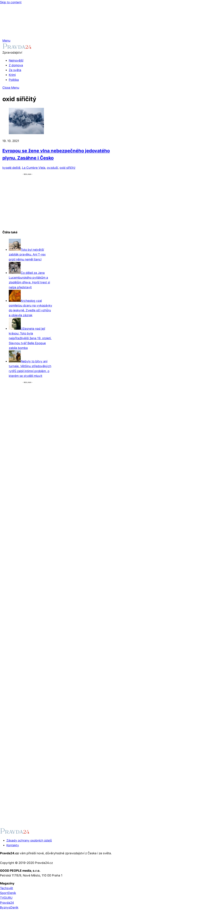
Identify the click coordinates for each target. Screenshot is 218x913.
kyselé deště (11, 168)
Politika (14, 80)
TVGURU (6, 898)
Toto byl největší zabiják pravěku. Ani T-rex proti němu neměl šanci (27, 254)
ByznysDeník (9, 907)
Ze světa (15, 70)
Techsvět (6, 888)
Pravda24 (7, 903)
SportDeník (8, 893)
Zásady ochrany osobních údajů (29, 840)
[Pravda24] (17, 48)
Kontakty (12, 845)
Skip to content (11, 2)
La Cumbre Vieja (33, 168)
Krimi (12, 75)
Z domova (16, 65)
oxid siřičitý (67, 168)
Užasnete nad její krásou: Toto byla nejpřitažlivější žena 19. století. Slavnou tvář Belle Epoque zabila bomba (30, 338)
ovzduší (52, 168)
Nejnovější (16, 60)
